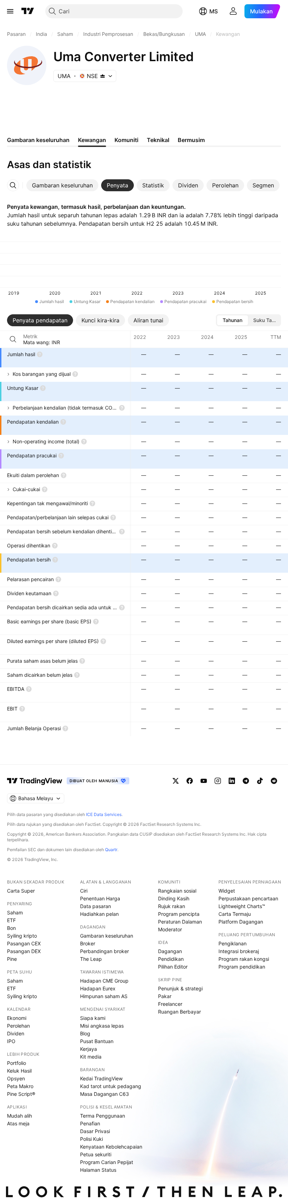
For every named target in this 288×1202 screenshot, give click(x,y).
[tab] (62, 185)
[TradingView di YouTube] (204, 781)
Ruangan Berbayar (179, 1012)
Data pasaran (95, 906)
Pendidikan (171, 959)
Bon (11, 928)
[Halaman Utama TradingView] (27, 11)
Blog (85, 1033)
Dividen (15, 1033)
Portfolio (16, 1063)
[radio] (232, 320)
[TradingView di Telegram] (246, 781)
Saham (15, 912)
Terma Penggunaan (102, 1116)
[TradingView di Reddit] (274, 781)
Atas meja (18, 1123)
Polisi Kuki (91, 1139)
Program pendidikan (241, 967)
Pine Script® (21, 1094)
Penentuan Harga (100, 898)
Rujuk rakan (171, 906)
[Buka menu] (10, 11)
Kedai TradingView (101, 1078)
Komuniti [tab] (126, 139)
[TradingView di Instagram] (218, 781)
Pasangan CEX (24, 943)
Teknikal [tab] (158, 139)
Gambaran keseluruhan (106, 936)
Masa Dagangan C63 (104, 1094)
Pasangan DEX (24, 951)
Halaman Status (98, 1170)
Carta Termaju (234, 914)
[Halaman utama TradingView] (35, 781)
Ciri (83, 891)
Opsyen (16, 1078)
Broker (87, 943)
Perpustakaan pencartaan (248, 898)
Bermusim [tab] (191, 139)
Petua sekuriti (95, 1154)
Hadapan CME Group (104, 981)
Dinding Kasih (173, 898)
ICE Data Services (104, 814)
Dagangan (170, 951)
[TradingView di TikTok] (260, 781)
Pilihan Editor (173, 967)
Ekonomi (16, 1018)
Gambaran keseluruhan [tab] (38, 139)
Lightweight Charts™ (241, 906)
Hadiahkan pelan (99, 914)
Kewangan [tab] (92, 139)
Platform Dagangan (240, 922)
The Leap (91, 959)
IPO (11, 1041)
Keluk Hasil (19, 1071)
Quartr (111, 849)
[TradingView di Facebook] (190, 781)
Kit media (91, 1057)
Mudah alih (19, 1116)
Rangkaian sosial (177, 891)
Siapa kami (92, 1018)
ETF (11, 920)
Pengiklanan (232, 943)
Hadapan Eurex (98, 988)
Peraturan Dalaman (180, 922)
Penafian (90, 1123)
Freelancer (170, 1004)
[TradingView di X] (176, 781)
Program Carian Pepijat (106, 1162)
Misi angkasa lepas (102, 1026)
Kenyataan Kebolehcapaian (111, 1147)
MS (213, 11)
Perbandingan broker (104, 951)
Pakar (164, 996)
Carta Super (21, 891)
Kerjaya (88, 1049)
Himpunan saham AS (103, 996)
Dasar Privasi (95, 1131)
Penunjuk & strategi (180, 988)
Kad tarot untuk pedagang (110, 1086)
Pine (12, 959)
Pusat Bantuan (96, 1041)
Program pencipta (178, 914)
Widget (226, 891)
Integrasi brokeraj (238, 951)
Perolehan (18, 1026)
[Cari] (13, 339)
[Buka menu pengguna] (233, 11)
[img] (102, 76)
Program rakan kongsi (243, 959)
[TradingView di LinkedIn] (232, 781)
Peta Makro (20, 1086)
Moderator (170, 929)
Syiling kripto (22, 936)
